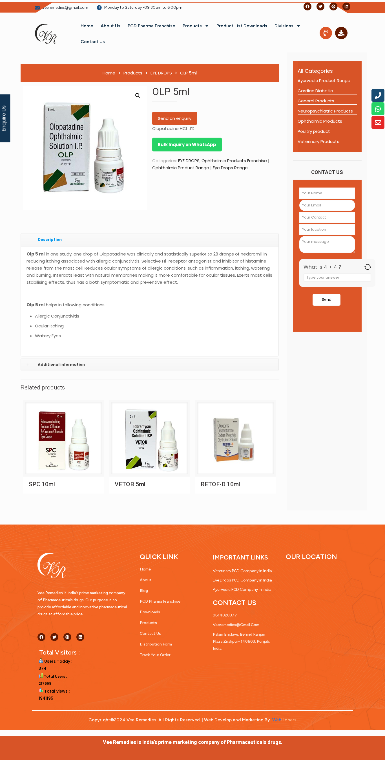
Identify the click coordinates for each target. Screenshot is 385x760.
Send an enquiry (174, 118)
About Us (110, 25)
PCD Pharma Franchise (151, 25)
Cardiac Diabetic (315, 91)
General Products (316, 101)
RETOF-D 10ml (220, 484)
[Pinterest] (333, 6)
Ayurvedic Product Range (324, 80)
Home (87, 25)
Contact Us (93, 41)
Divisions (284, 25)
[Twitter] (320, 6)
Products (192, 25)
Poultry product (314, 131)
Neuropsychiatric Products (325, 111)
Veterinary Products (318, 141)
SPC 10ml (42, 484)
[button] (138, 96)
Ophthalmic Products (320, 121)
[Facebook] (307, 6)
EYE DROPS (161, 73)
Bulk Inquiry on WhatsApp (187, 144)
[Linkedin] (346, 6)
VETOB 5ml (130, 484)
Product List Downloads (241, 25)
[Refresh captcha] (367, 266)
